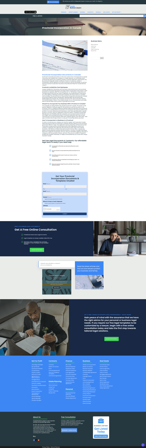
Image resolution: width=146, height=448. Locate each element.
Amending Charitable (37, 364)
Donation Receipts (36, 400)
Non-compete (86, 384)
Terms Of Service (55, 447)
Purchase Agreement (71, 378)
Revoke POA (93, 50)
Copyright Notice (87, 376)
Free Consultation (54, 2)
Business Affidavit (87, 370)
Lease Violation (104, 370)
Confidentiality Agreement (90, 372)
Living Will (93, 47)
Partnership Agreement (89, 388)
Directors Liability (36, 383)
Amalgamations (36, 379)
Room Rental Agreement (106, 386)
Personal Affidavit (70, 396)
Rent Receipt (103, 378)
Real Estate (106, 12)
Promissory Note (70, 376)
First (44, 188)
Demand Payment (70, 366)
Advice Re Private (36, 374)
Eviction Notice (104, 366)
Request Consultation (69, 430)
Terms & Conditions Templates (54, 373)
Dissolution (35, 387)
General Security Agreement (70, 382)
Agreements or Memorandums (36, 376)
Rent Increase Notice (105, 376)
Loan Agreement (70, 372)
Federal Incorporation (88, 380)
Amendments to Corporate (39, 381)
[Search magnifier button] (144, 16)
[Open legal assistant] (143, 445)
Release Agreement (71, 398)
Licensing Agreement (54, 370)
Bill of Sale (68, 364)
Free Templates (29, 12)
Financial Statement (71, 370)
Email (46, 191)
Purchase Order (70, 380)
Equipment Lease (70, 368)
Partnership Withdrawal (89, 392)
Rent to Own (103, 380)
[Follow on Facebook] (34, 440)
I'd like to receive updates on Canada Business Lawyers (55, 203)
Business (82, 12)
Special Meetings (36, 398)
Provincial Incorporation (89, 395)
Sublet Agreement (104, 388)
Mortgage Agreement (105, 374)
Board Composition (37, 391)
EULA (50, 368)
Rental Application (104, 382)
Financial (98, 12)
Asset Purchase (87, 403)
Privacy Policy (46, 447)
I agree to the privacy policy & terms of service (53, 199)
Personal (63, 12)
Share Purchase (87, 401)
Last (66, 188)
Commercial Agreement (55, 375)
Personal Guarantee (71, 374)
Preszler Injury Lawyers (57, 275)
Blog (34, 436)
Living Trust (93, 46)
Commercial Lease (105, 364)
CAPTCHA (45, 205)
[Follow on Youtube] (38, 440)
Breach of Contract (54, 366)
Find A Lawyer (37, 16)
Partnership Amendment (89, 390)
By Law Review (35, 366)
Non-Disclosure (87, 386)
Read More (57, 287)
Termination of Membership (35, 393)
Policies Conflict (36, 372)
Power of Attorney (95, 49)
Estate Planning (73, 12)
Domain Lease (86, 399)
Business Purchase (88, 368)
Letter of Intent (104, 372)
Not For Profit (116, 12)
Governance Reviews (37, 368)
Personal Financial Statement (70, 393)
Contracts (90, 12)
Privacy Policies (87, 393)
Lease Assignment (104, 368)
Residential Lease (104, 384)
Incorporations (35, 370)
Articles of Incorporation (89, 364)
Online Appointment (36, 249)
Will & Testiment (94, 44)
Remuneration (35, 389)
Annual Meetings (36, 396)
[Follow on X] (36, 440)
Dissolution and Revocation (39, 385)
